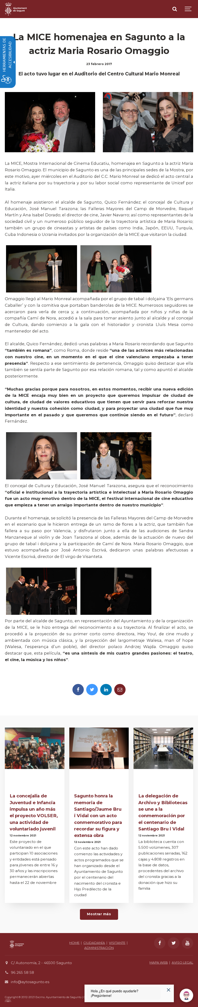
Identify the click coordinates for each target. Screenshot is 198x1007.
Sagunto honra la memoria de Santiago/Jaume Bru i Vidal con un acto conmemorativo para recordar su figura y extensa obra (98, 815)
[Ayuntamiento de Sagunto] (16, 9)
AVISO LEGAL (182, 962)
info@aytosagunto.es (30, 982)
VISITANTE (117, 943)
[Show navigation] (188, 9)
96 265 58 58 (22, 972)
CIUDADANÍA (94, 943)
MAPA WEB (158, 962)
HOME (74, 943)
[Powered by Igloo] (7, 1000)
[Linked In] (106, 690)
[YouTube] (187, 943)
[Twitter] (92, 690)
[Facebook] (78, 690)
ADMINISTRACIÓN (99, 948)
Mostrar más (99, 914)
